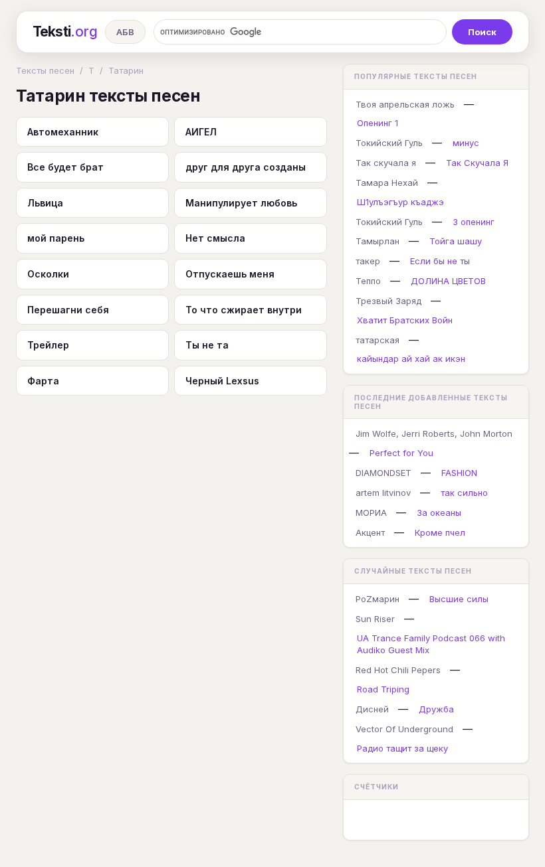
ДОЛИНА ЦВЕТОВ (448, 281)
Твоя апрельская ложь (405, 104)
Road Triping (383, 689)
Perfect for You (401, 452)
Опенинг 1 (377, 123)
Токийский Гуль (389, 142)
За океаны (439, 512)
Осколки (48, 273)
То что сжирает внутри (243, 309)
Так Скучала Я (477, 162)
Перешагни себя (68, 309)
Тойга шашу (455, 241)
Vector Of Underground (404, 729)
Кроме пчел (440, 532)
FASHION (459, 472)
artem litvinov (383, 492)
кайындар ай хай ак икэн (411, 358)
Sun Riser (375, 618)
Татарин (126, 70)
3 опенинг (473, 221)
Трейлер (48, 345)
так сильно (464, 492)
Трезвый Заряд (388, 300)
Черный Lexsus (222, 380)
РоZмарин (377, 598)
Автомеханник (62, 131)
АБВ (125, 32)
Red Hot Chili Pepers (398, 670)
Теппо (368, 281)
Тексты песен (45, 70)
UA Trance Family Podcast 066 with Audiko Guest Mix (431, 644)
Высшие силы (459, 598)
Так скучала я (386, 162)
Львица (45, 202)
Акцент (370, 532)
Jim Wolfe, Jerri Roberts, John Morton (434, 433)
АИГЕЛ (201, 131)
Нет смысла (215, 238)
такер (368, 261)
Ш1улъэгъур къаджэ (400, 202)
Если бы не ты (440, 261)
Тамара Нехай (387, 182)
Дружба (436, 709)
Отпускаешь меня (229, 273)
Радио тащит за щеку (402, 748)
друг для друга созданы (245, 167)
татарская (377, 340)
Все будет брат (65, 167)
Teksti (65, 31)
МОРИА (371, 512)
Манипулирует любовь (241, 202)
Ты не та (207, 345)
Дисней (372, 709)
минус (466, 142)
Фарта (43, 380)
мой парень (55, 238)
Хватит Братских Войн (405, 320)
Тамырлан (377, 241)
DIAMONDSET (383, 472)
